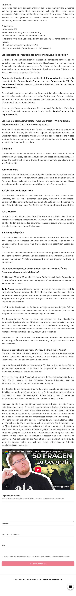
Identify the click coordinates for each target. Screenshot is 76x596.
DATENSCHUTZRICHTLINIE (33, 579)
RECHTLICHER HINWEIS (53, 579)
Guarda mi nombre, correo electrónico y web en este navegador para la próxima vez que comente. (37, 556)
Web (3, 545)
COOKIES (17, 579)
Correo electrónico (11, 534)
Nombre (5, 523)
